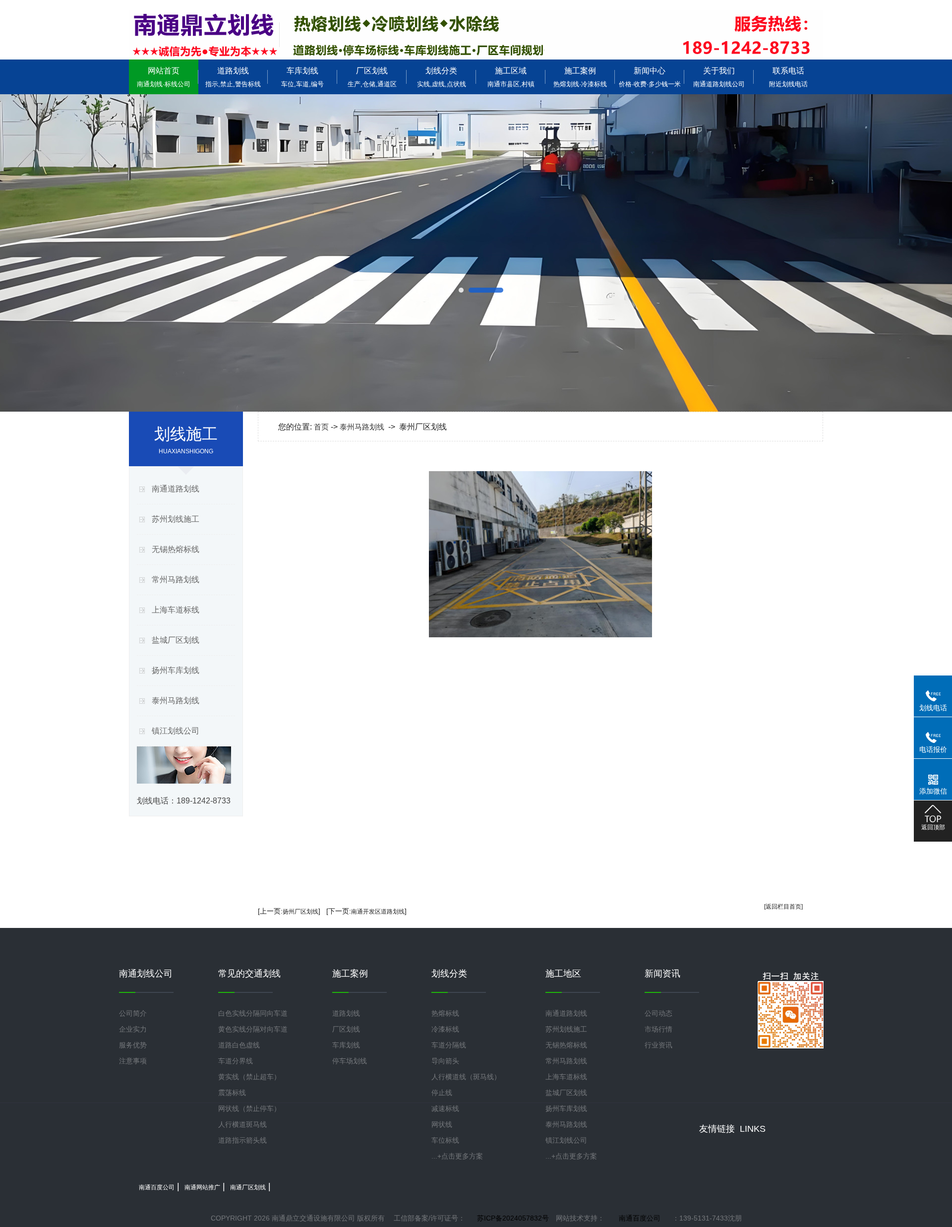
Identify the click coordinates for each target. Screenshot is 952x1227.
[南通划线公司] (476, 35)
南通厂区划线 (248, 1187)
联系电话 (788, 77)
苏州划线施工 (175, 519)
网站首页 (163, 77)
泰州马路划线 (175, 700)
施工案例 (580, 77)
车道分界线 (235, 1061)
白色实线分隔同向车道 (253, 1013)
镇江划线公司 (175, 731)
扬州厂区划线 (300, 911)
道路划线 (233, 77)
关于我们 (719, 77)
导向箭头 (445, 1061)
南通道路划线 (175, 489)
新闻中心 (650, 77)
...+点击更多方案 (457, 1156)
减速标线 (445, 1108)
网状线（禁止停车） (249, 1108)
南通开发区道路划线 (378, 911)
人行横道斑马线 (242, 1124)
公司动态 (658, 1013)
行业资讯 (658, 1045)
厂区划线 (372, 77)
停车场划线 (349, 1061)
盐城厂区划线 (175, 640)
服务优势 (133, 1045)
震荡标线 (232, 1093)
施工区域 (511, 77)
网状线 (441, 1124)
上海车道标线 (175, 610)
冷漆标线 (445, 1029)
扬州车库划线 (175, 670)
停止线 (441, 1093)
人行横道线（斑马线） (466, 1077)
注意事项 (133, 1061)
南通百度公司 (157, 1187)
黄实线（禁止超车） (249, 1077)
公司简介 (133, 1013)
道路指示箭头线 (242, 1140)
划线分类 (441, 77)
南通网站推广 (202, 1187)
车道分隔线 (448, 1045)
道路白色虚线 (239, 1045)
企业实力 (133, 1029)
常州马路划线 (175, 579)
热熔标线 (445, 1013)
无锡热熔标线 (175, 549)
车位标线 (445, 1140)
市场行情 (658, 1029)
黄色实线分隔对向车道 (253, 1029)
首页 (321, 427)
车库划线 (302, 77)
